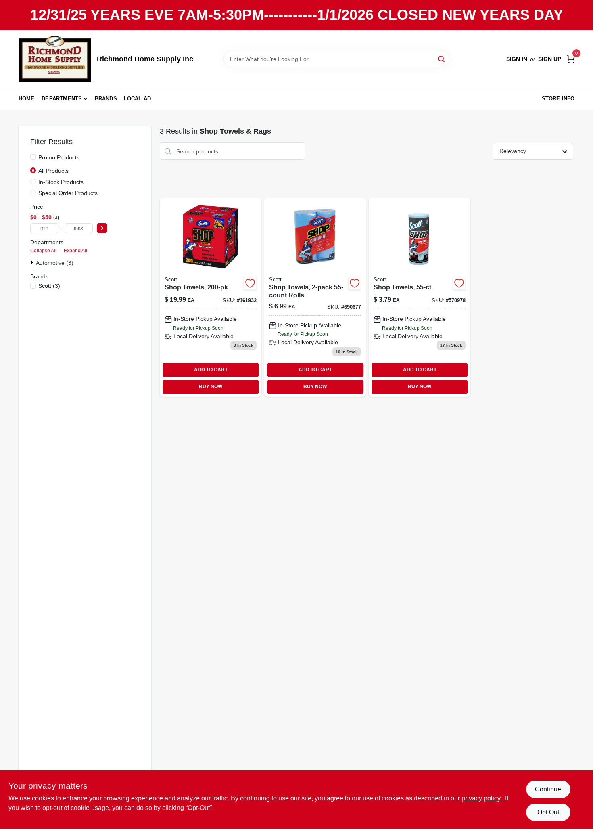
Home (27, 99)
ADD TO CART (211, 370)
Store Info (558, 99)
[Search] (442, 58)
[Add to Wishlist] (250, 283)
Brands (106, 99)
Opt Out (548, 812)
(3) (49, 286)
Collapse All (43, 250)
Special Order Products (68, 193)
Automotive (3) (54, 263)
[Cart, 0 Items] (571, 59)
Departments (62, 99)
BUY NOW (210, 386)
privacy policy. (481, 798)
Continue (548, 789)
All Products (53, 171)
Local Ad (137, 99)
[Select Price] (102, 228)
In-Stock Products (61, 182)
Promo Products (58, 157)
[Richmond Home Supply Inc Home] (55, 59)
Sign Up (549, 59)
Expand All (75, 250)
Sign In (516, 59)
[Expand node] (33, 262)
